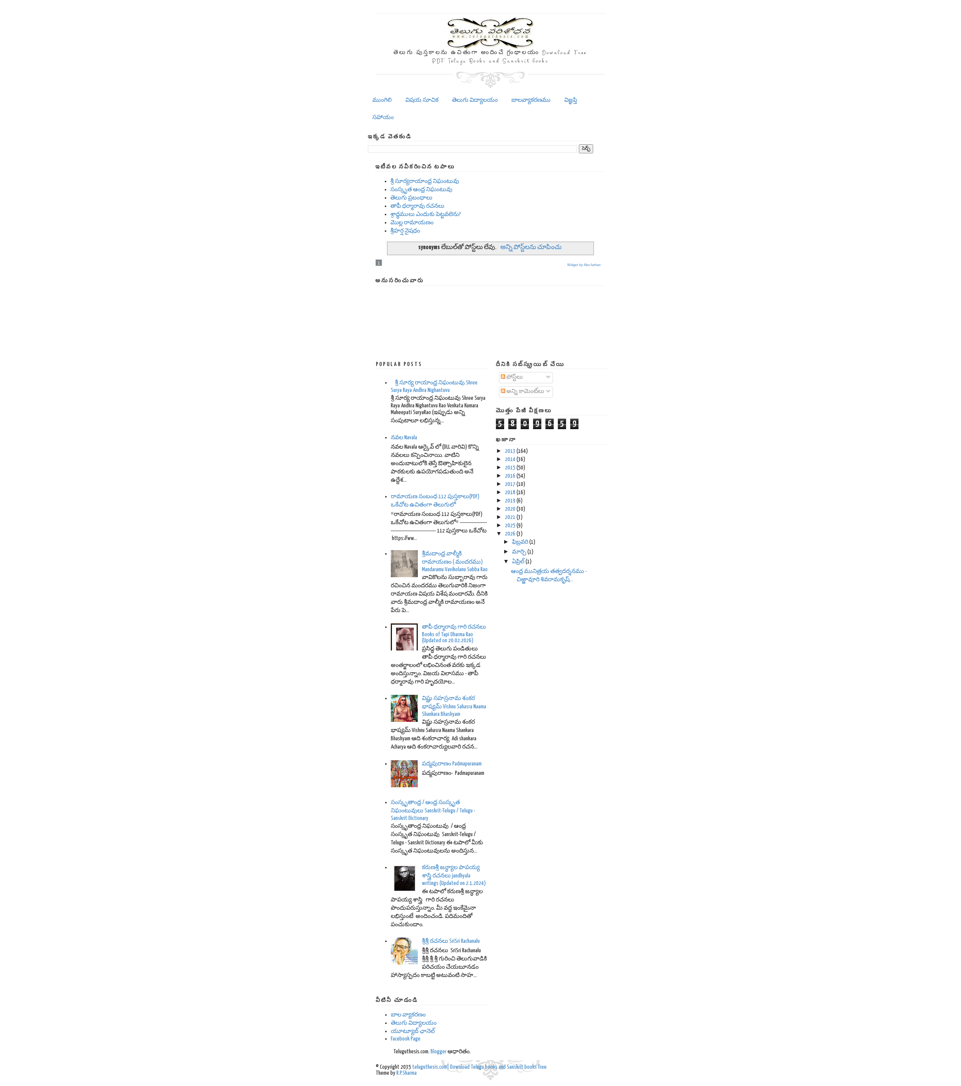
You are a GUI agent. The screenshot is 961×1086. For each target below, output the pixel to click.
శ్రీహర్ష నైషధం (405, 231)
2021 (510, 517)
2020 (510, 509)
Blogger (438, 1051)
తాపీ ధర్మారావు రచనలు (417, 206)
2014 (510, 459)
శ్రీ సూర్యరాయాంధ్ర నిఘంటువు (424, 181)
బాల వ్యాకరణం (408, 1015)
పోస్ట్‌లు (514, 377)
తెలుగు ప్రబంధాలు (411, 198)
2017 (510, 484)
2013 (510, 451)
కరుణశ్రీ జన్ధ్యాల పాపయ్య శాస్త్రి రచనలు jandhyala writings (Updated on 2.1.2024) (454, 875)
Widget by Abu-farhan (584, 265)
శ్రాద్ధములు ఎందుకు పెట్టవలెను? (425, 214)
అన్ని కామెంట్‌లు (524, 391)
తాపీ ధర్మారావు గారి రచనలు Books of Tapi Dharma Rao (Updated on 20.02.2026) (454, 633)
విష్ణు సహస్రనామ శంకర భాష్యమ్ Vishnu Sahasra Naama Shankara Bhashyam (454, 706)
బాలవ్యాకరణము (531, 100)
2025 (510, 525)
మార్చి (519, 552)
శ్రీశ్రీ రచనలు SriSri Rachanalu (451, 941)
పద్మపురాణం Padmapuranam (452, 764)
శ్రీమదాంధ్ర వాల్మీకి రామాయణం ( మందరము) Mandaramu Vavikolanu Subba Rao (455, 561)
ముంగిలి (382, 100)
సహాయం (383, 117)
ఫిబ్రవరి (520, 542)
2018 (510, 492)
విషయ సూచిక (421, 100)
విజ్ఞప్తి (570, 100)
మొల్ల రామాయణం (412, 222)
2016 (510, 476)
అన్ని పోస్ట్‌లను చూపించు (530, 247)
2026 (510, 534)
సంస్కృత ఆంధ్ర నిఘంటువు (421, 189)
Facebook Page (405, 1039)
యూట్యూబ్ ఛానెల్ (413, 1031)
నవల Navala (404, 437)
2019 (510, 501)
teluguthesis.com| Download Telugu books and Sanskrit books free (479, 1067)
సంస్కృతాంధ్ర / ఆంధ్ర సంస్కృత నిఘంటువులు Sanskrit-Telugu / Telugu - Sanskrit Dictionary (433, 810)
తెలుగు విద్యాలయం (475, 100)
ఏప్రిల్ (518, 561)
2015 (510, 467)
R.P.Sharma (406, 1073)
